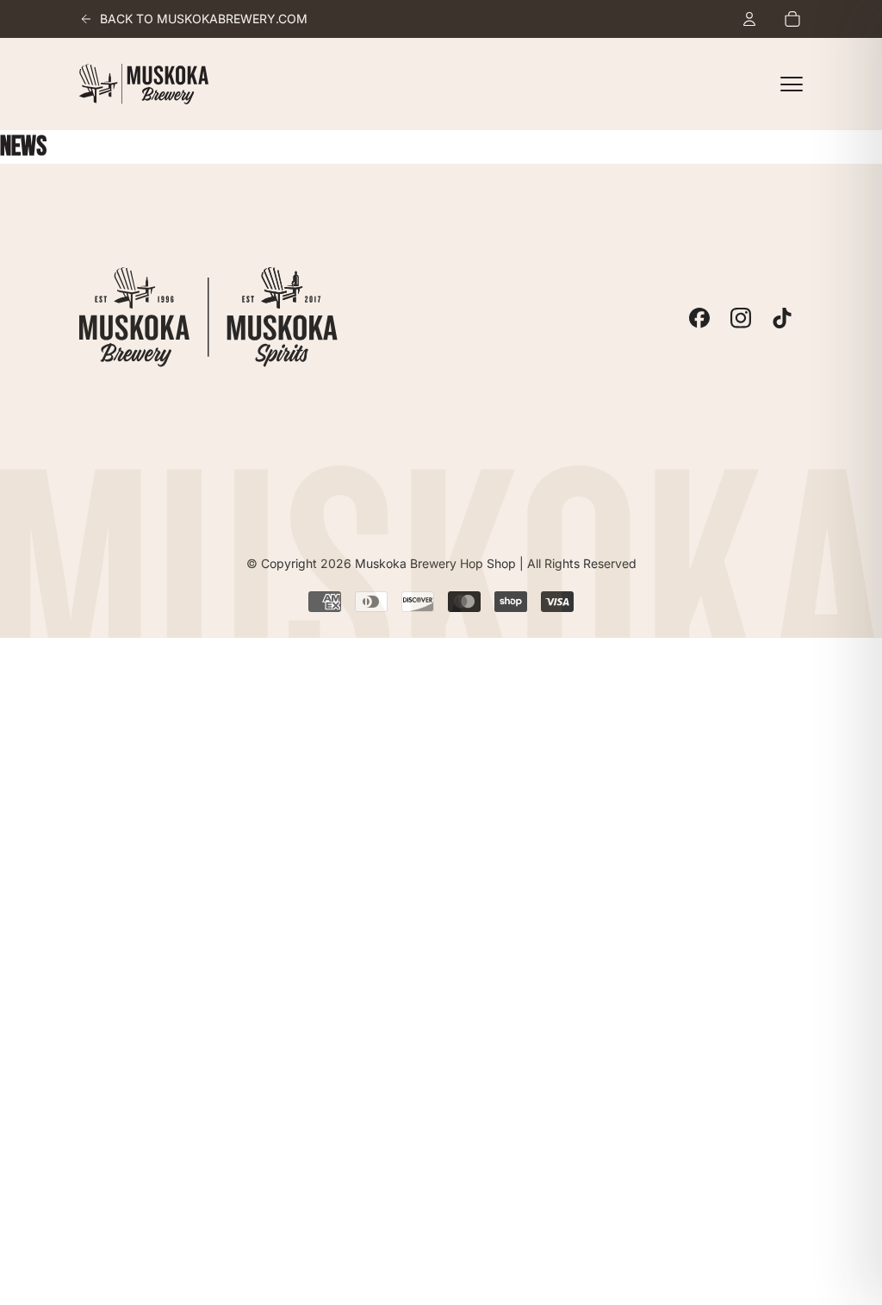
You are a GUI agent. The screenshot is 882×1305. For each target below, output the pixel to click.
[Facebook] (699, 318)
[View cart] (792, 19)
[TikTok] (782, 318)
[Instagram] (740, 318)
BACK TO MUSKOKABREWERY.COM (203, 18)
